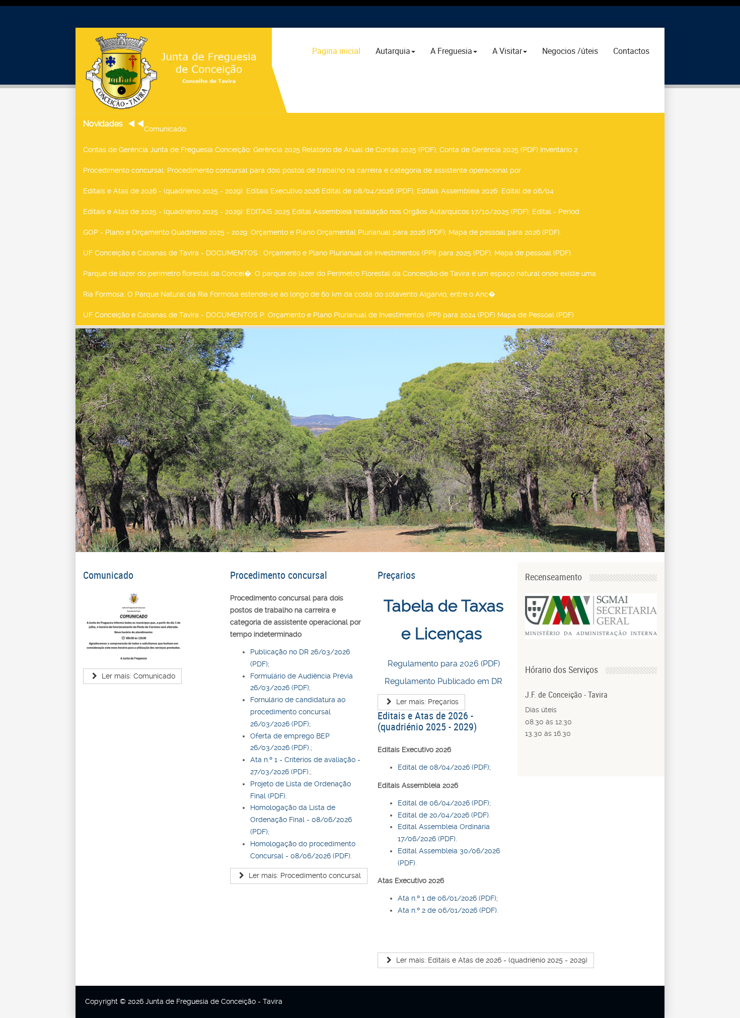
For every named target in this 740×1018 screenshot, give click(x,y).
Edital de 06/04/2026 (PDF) (443, 803)
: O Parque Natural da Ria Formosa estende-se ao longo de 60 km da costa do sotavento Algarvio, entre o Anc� (289, 294)
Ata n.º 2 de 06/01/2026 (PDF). (448, 910)
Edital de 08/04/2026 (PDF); (444, 767)
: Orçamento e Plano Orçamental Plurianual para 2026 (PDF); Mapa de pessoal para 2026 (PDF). (322, 232)
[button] (91, 439)
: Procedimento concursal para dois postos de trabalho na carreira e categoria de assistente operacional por (302, 170)
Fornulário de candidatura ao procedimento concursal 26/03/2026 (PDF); (297, 712)
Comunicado (108, 575)
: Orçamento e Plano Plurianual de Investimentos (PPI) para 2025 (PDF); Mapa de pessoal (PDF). (327, 253)
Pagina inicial (336, 50)
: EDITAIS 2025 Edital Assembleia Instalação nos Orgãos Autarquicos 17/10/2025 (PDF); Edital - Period (331, 212)
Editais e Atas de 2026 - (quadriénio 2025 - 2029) (427, 721)
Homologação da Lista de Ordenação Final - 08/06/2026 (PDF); (301, 819)
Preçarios (396, 575)
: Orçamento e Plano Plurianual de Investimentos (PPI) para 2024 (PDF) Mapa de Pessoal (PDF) (328, 315)
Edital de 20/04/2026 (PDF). (444, 815)
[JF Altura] (173, 70)
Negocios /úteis (570, 50)
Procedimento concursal (278, 575)
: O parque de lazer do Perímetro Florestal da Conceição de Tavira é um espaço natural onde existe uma (339, 273)
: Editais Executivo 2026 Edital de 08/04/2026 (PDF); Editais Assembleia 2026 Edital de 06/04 (318, 191)
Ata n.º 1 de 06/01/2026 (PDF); (448, 898)
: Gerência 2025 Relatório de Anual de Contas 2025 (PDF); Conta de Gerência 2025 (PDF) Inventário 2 (330, 150)
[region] (370, 438)
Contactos (631, 50)
